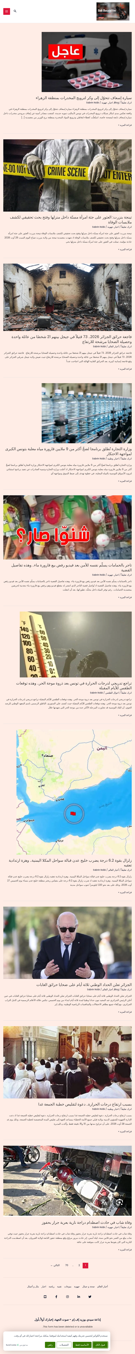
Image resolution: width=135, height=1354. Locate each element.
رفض (50, 1344)
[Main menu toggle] (6, 11)
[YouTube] (45, 1296)
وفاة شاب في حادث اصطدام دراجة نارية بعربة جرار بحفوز (87, 1222)
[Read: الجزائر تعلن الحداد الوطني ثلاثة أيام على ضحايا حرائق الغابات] (67, 942)
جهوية (104, 102)
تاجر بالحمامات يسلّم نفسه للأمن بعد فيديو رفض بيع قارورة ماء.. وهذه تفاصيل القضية (71, 567)
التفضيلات (64, 1344)
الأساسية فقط (82, 1344)
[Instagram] (67, 1296)
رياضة (51, 1286)
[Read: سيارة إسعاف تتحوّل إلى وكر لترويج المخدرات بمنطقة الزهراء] (87, 62)
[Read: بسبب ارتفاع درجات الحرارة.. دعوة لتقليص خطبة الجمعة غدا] (67, 1062)
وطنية (110, 458)
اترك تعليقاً (126, 102)
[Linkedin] (78, 1296)
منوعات (67, 1286)
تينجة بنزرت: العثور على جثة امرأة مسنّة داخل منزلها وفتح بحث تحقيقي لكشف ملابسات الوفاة (71, 220)
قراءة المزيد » (125, 125)
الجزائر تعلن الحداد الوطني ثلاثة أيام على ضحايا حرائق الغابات (84, 984)
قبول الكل (100, 1344)
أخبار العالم (113, 346)
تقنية (59, 1286)
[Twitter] (89, 1296)
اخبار (110, 102)
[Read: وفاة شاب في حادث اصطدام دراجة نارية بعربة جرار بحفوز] (67, 1181)
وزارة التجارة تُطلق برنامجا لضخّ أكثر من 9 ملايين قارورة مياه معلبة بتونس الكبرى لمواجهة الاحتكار (68, 451)
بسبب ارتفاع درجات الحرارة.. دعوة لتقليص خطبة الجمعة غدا (85, 1104)
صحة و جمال (88, 1286)
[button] (14, 11)
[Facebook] (56, 1296)
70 (66, 1265)
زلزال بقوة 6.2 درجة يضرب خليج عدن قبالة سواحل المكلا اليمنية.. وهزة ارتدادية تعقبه (70, 863)
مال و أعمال (33, 1286)
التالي (55, 1265)
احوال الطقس (112, 692)
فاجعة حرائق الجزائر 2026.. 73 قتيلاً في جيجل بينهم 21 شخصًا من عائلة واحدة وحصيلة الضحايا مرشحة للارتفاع (72, 339)
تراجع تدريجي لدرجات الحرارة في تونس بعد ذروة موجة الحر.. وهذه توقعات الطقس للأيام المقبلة (74, 686)
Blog (116, 102)
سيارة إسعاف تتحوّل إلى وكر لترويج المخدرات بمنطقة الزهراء (84, 97)
